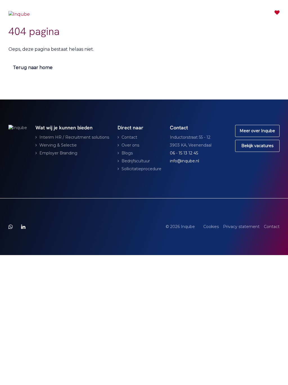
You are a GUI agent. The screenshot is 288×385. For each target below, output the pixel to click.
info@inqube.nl (184, 160)
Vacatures (191, 12)
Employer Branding (58, 153)
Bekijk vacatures (257, 145)
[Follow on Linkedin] (23, 226)
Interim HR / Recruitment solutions (74, 137)
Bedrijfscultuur (136, 160)
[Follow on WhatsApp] (10, 226)
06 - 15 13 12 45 (184, 153)
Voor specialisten (153, 12)
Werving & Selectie (58, 145)
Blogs (127, 153)
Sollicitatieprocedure (141, 168)
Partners (219, 12)
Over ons (130, 145)
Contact (244, 12)
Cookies (211, 226)
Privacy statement (241, 226)
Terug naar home (33, 67)
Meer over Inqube (257, 130)
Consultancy (106, 12)
